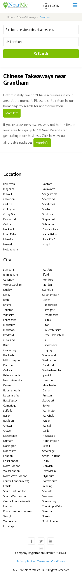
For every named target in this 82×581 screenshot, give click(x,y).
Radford (47, 184)
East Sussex (10, 400)
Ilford (45, 274)
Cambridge (9, 405)
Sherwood (48, 199)
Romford (47, 279)
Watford (47, 269)
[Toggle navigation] (75, 5)
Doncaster (9, 450)
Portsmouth (49, 481)
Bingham (8, 189)
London (8, 456)
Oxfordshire (49, 471)
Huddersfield (50, 304)
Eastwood (9, 219)
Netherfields (49, 234)
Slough (7, 516)
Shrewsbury (49, 501)
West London (11, 471)
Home (10, 17)
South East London (14, 491)
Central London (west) (16, 501)
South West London (15, 496)
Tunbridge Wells (52, 506)
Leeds (45, 430)
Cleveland (9, 340)
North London (11, 466)
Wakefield (48, 415)
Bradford (8, 335)
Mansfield (9, 239)
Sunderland (49, 355)
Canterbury (9, 350)
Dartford (8, 365)
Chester (7, 425)
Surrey (46, 516)
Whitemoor (49, 224)
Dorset (7, 385)
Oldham (47, 390)
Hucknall (8, 229)
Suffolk (7, 410)
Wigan (46, 420)
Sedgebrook (49, 194)
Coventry (8, 279)
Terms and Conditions (51, 561)
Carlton (7, 204)
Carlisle (7, 370)
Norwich (47, 466)
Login (54, 6)
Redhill (46, 445)
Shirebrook (48, 204)
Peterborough (11, 375)
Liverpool (48, 380)
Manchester (49, 385)
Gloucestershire (51, 330)
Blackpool (9, 330)
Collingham (10, 209)
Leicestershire (11, 395)
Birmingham (10, 274)
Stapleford (48, 219)
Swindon (47, 289)
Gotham (8, 224)
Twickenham (10, 521)
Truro (45, 461)
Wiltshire (8, 315)
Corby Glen (9, 214)
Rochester (9, 355)
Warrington (49, 410)
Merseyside (10, 435)
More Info (11, 113)
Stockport (48, 400)
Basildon (8, 420)
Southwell (48, 214)
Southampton (50, 294)
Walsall (46, 425)
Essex (6, 415)
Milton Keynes (11, 360)
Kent (6, 345)
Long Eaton (10, 234)
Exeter (46, 299)
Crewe (6, 430)
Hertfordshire (50, 315)
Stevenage (48, 450)
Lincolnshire (49, 345)
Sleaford (47, 209)
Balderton (9, 184)
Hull (44, 340)
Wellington (49, 360)
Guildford (48, 365)
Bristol (7, 304)
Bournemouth (11, 390)
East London (11, 461)
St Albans (8, 269)
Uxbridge (8, 526)
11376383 (61, 553)
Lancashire (9, 320)
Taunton (8, 310)
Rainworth (48, 189)
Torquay (47, 350)
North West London (15, 476)
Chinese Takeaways (26, 17)
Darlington (9, 445)
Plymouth (48, 476)
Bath (6, 299)
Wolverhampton (52, 370)
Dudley (7, 289)
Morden (47, 284)
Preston (47, 395)
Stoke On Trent (51, 456)
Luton (45, 325)
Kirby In (46, 244)
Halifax (46, 320)
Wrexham (48, 511)
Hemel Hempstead (53, 335)
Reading (47, 486)
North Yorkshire (12, 380)
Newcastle (48, 435)
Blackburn (9, 325)
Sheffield (47, 491)
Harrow (7, 506)
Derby (6, 294)
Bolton (46, 405)
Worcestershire (12, 284)
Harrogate (48, 310)
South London (50, 521)
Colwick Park (50, 229)
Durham (8, 440)
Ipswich (47, 375)
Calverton (9, 199)
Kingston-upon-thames (17, 511)
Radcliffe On (49, 239)
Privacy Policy (26, 561)
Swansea (47, 496)
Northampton (50, 440)
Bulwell (7, 194)
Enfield (7, 486)
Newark (7, 244)
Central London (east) (16, 481)
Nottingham (10, 249)
